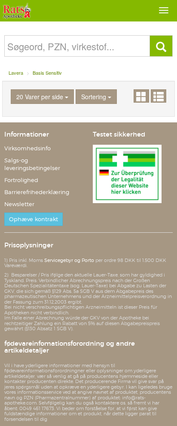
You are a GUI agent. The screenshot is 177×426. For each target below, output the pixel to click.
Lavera (16, 72)
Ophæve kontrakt (33, 219)
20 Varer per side (40, 96)
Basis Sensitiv (47, 72)
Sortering (94, 96)
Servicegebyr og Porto (69, 260)
